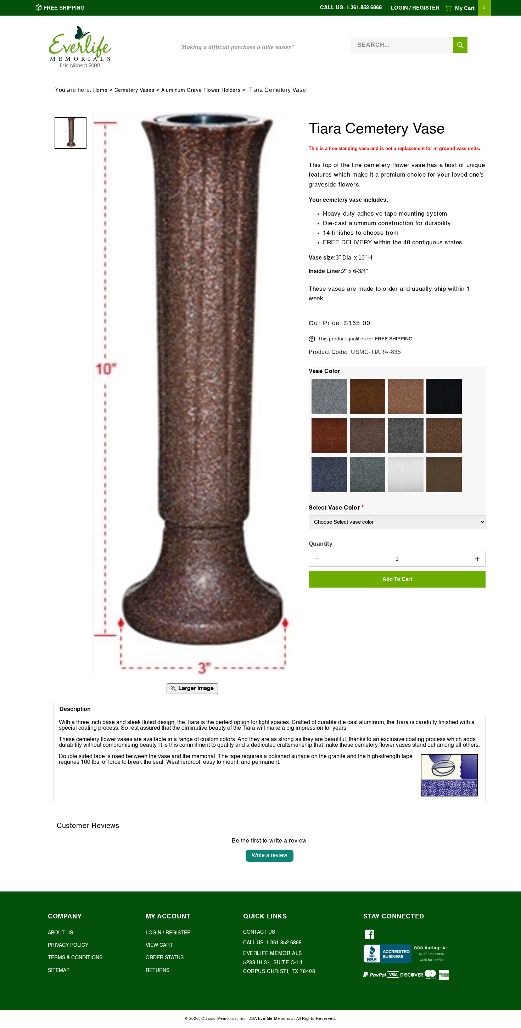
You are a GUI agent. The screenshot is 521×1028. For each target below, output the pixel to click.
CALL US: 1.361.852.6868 (351, 7)
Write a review (269, 855)
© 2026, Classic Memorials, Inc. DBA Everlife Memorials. (240, 1019)
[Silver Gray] (328, 396)
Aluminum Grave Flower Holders (200, 90)
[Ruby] (328, 435)
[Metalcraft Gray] (366, 474)
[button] (468, 8)
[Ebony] (443, 396)
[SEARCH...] (460, 45)
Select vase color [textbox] (336, 508)
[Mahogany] (366, 435)
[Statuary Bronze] (443, 474)
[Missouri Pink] (443, 435)
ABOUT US (60, 932)
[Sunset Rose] (404, 396)
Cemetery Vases (134, 90)
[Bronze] (366, 396)
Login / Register (415, 8)
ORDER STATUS (165, 958)
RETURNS (157, 970)
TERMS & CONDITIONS (75, 958)
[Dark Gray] (404, 435)
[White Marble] (404, 474)
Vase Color (324, 371)
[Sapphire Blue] (328, 474)
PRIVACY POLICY (68, 945)
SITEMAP (58, 970)
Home (100, 90)
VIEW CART (159, 945)
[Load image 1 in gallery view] (70, 133)
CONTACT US (259, 932)
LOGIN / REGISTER (168, 932)
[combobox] (409, 45)
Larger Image (196, 688)
